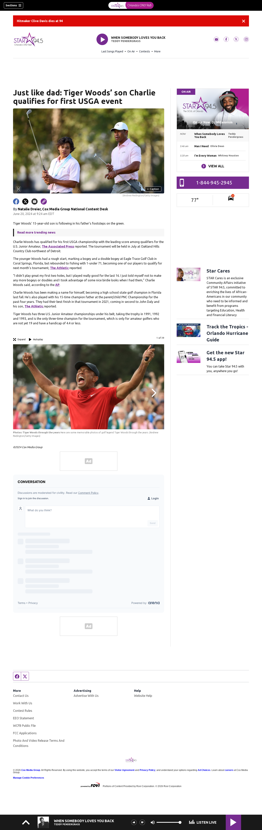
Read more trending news (36, 232)
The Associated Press (58, 246)
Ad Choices (204, 770)
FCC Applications (25, 733)
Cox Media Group (30, 770)
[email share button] (34, 201)
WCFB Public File (24, 725)
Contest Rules (22, 710)
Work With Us (22, 703)
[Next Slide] (153, 392)
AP (57, 285)
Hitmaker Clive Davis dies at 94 (40, 21)
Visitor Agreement (124, 770)
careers (229, 770)
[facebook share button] (16, 201)
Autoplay (38, 339)
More (157, 51)
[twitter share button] (25, 201)
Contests (144, 51)
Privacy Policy (147, 770)
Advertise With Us (86, 695)
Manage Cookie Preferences (28, 777)
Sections (11, 5)
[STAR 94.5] (131, 5)
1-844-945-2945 (214, 182)
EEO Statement (23, 718)
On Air (131, 51)
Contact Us (21, 695)
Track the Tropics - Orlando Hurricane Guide (227, 333)
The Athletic (59, 268)
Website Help (143, 695)
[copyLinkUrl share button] (44, 201)
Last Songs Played (112, 51)
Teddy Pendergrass (126, 41)
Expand (22, 339)
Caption (153, 189)
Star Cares (218, 270)
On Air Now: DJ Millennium (213, 122)
